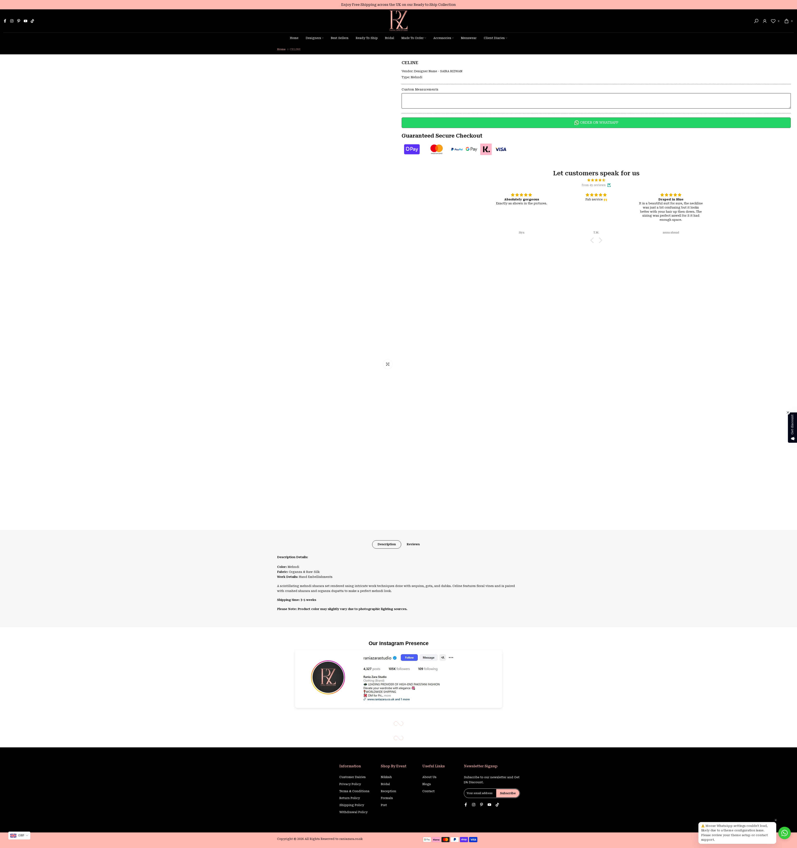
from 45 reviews (594, 185)
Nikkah (386, 777)
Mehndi (416, 77)
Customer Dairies (352, 777)
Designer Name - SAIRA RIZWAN (438, 71)
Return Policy (349, 798)
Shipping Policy (351, 805)
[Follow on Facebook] (5, 20)
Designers (313, 38)
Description (387, 544)
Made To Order (412, 38)
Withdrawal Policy (353, 812)
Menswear (469, 38)
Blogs (426, 784)
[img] (596, 180)
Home (294, 38)
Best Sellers (339, 38)
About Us (429, 777)
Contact (428, 791)
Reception (388, 791)
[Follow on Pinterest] (19, 20)
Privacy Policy (350, 784)
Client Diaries (494, 38)
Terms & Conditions (354, 791)
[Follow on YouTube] (25, 20)
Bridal (389, 38)
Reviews (413, 544)
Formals (387, 798)
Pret (384, 805)
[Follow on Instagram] (12, 20)
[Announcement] (398, 4)
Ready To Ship (367, 38)
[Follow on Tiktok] (32, 20)
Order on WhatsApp (598, 122)
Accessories (442, 38)
